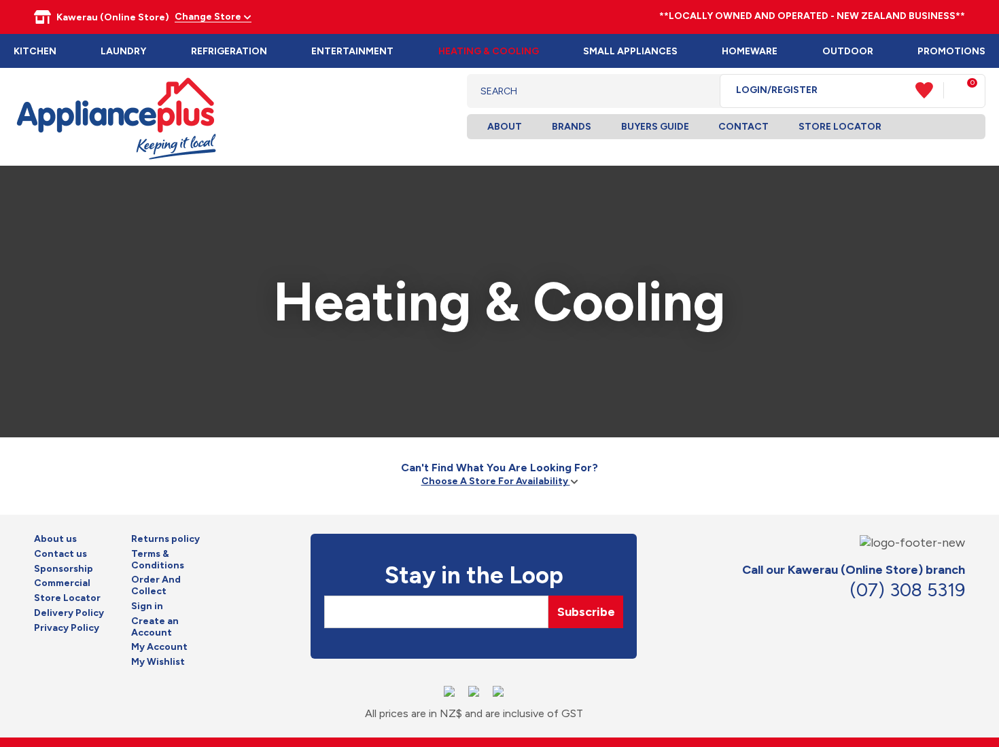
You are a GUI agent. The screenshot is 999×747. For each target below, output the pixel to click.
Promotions (951, 51)
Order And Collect (156, 586)
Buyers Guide (655, 126)
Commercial (62, 583)
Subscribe (586, 611)
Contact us (60, 554)
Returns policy (165, 539)
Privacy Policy (66, 628)
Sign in (147, 606)
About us (55, 539)
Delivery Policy (69, 613)
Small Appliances (630, 51)
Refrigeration (229, 51)
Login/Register (777, 90)
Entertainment (352, 51)
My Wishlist (158, 662)
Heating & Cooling (488, 51)
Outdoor (847, 51)
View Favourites (929, 90)
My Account (159, 647)
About (504, 126)
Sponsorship (63, 569)
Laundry (123, 51)
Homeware (749, 51)
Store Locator (840, 126)
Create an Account (155, 627)
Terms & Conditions (157, 560)
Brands (571, 126)
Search (699, 91)
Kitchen (35, 51)
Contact (743, 126)
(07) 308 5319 (907, 590)
